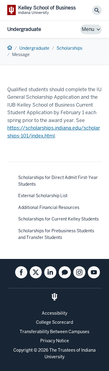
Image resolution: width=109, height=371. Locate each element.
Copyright (23, 350)
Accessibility (54, 313)
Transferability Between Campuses (54, 331)
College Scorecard (54, 322)
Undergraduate (24, 29)
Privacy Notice (54, 340)
